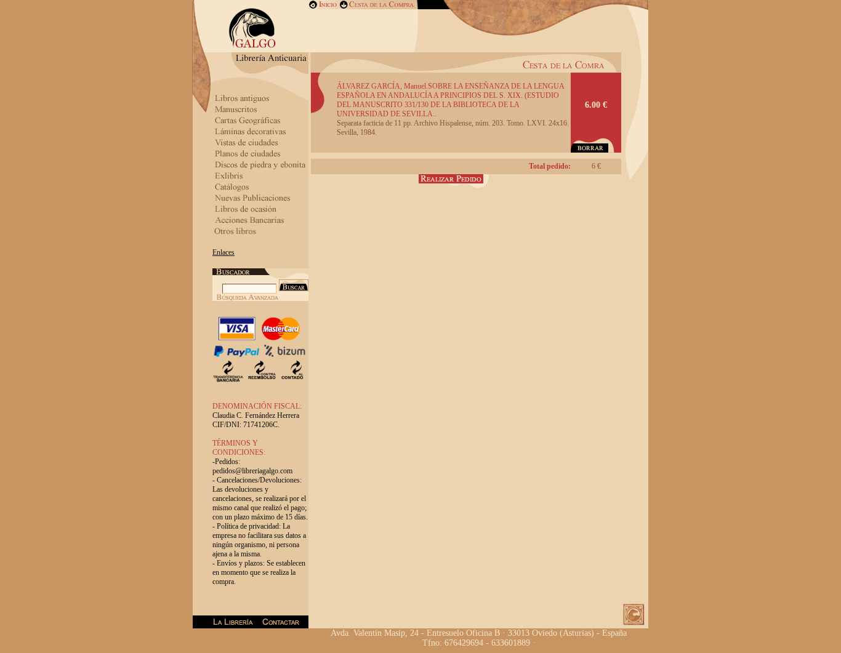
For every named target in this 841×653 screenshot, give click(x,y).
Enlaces (223, 252)
